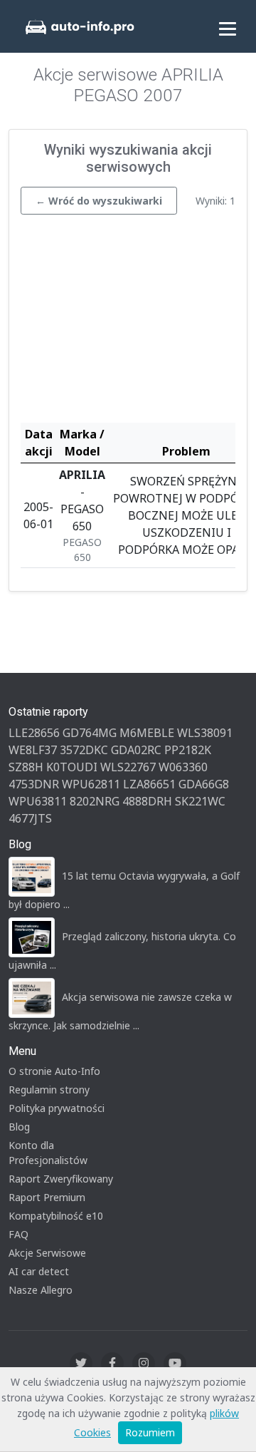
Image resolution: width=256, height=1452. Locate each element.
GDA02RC (136, 750)
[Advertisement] (128, 322)
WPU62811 (91, 784)
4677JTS (30, 818)
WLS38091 (205, 733)
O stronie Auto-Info (54, 1071)
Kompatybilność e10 (56, 1215)
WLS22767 (128, 767)
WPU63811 (38, 801)
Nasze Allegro (41, 1290)
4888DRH (147, 801)
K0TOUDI (71, 767)
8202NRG (94, 801)
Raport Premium (47, 1197)
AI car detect (39, 1271)
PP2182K (187, 750)
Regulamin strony (49, 1089)
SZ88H (26, 767)
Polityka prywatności (57, 1108)
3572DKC (84, 750)
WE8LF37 (33, 750)
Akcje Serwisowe (47, 1253)
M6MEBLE (146, 733)
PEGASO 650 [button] (82, 549)
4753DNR (34, 784)
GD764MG (90, 733)
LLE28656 (34, 733)
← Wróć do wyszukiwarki (99, 200)
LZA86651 (149, 784)
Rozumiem (150, 1432)
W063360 (183, 767)
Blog (19, 1126)
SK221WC (200, 801)
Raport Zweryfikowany (61, 1178)
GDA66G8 (203, 784)
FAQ (18, 1234)
